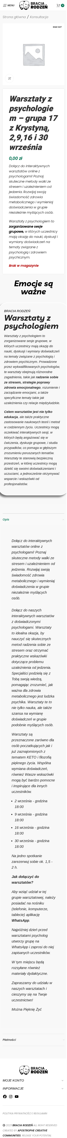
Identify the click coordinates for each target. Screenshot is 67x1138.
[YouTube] (16, 1097)
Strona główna (14, 17)
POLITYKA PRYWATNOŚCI (17, 1113)
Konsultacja (39, 17)
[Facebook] (5, 1097)
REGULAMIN (40, 1113)
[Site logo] (33, 5)
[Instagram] (11, 1097)
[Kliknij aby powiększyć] (9, 78)
